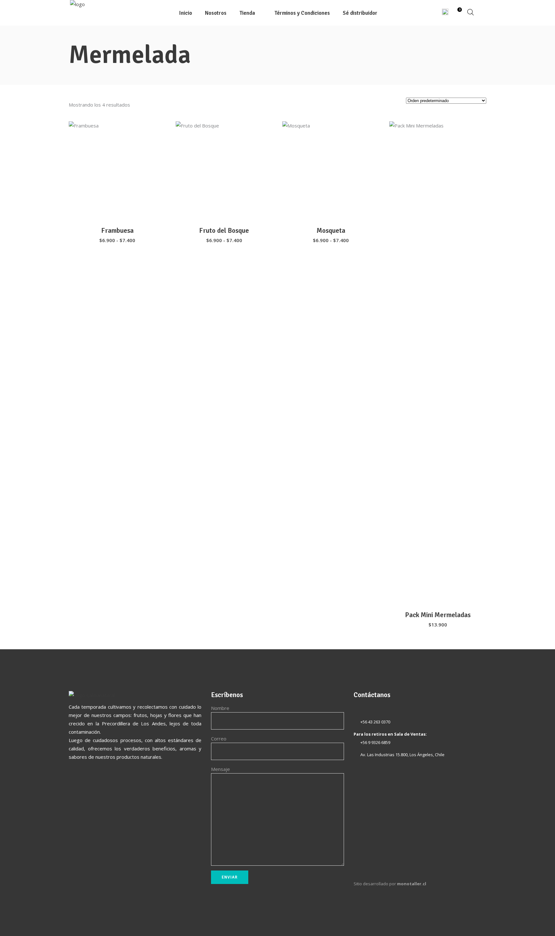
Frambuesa (117, 230)
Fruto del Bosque (224, 230)
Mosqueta (331, 230)
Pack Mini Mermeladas (438, 615)
